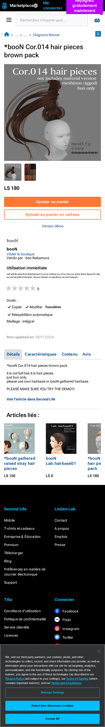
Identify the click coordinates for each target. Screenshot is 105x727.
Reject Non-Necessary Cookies (52, 705)
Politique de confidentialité (25, 619)
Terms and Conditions (66, 682)
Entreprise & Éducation (22, 537)
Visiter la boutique (20, 254)
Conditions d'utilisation (22, 611)
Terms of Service (77, 678)
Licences (11, 635)
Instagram (70, 629)
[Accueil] (6, 35)
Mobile (9, 520)
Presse (60, 545)
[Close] (98, 651)
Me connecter (52, 5)
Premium (11, 545)
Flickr (66, 620)
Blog (7, 561)
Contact (61, 520)
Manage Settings (52, 692)
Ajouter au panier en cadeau (52, 214)
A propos (62, 528)
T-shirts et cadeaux (19, 528)
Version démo (52, 226)
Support (10, 582)
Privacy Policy (14, 678)
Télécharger (13, 553)
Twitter (67, 637)
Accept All (52, 718)
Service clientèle (16, 627)
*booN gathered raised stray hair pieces (19, 463)
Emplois (61, 537)
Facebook (70, 611)
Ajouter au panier (52, 201)
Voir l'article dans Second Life (31, 399)
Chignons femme (46, 35)
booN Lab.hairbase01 (61, 461)
